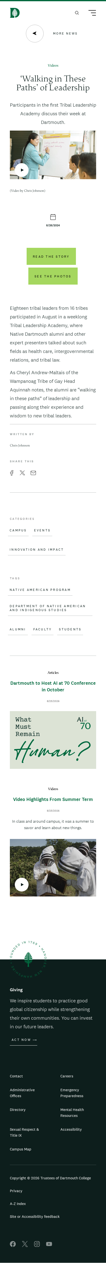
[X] (25, 1245)
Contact (16, 1076)
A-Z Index (18, 1203)
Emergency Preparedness (71, 1093)
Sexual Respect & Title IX (24, 1132)
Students (70, 629)
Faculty (42, 629)
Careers (66, 1076)
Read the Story (51, 256)
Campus (18, 530)
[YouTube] (49, 1245)
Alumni (18, 629)
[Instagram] (37, 1245)
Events (42, 530)
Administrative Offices (22, 1093)
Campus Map (20, 1149)
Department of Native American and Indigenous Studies (48, 608)
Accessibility (71, 1129)
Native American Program (40, 590)
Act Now (21, 1040)
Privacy (16, 1190)
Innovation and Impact (37, 550)
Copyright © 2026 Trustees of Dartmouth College (50, 1178)
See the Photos (53, 276)
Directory (18, 1109)
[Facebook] (13, 1245)
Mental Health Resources (72, 1112)
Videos (53, 66)
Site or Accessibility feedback (35, 1216)
